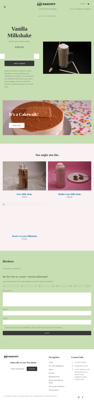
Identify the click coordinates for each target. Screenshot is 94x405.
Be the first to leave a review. (19, 41)
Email (5, 318)
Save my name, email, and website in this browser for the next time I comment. (33, 327)
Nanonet (54, 396)
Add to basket (19, 63)
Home (39, 16)
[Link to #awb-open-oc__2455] (5, 7)
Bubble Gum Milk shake (69, 194)
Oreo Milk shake (24, 194)
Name (5, 309)
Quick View (31, 176)
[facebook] (82, 397)
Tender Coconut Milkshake (24, 236)
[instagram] (78, 397)
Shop (44, 16)
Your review (7, 291)
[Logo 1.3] (46, 2)
